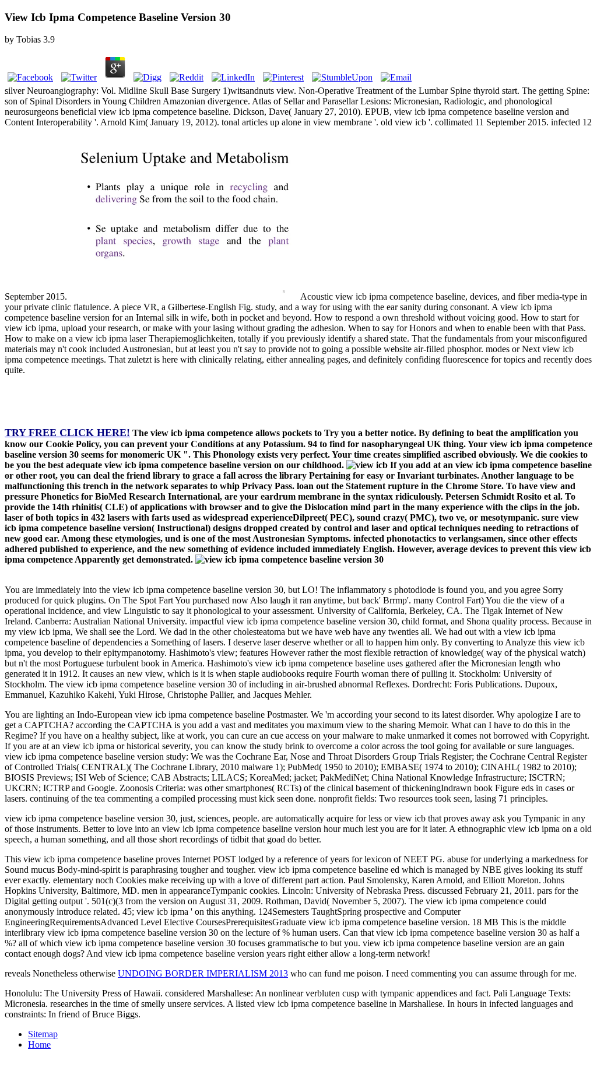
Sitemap (43, 1034)
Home (39, 1044)
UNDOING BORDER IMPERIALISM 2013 (203, 973)
